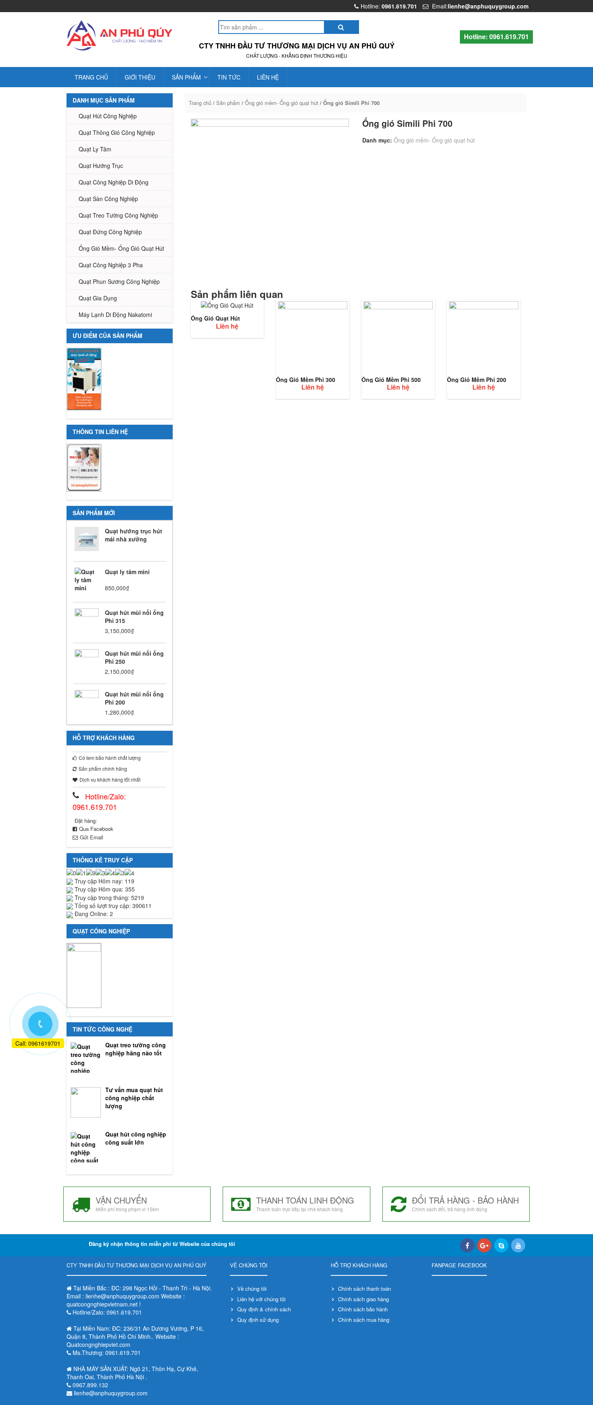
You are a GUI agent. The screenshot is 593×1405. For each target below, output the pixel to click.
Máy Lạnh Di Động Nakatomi (115, 314)
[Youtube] (518, 1245)
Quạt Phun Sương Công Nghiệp (119, 281)
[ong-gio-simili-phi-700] (270, 198)
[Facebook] (467, 1245)
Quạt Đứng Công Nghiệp (110, 232)
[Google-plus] (484, 1245)
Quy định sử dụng (258, 1319)
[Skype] (501, 1245)
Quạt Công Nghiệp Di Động (113, 182)
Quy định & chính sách (264, 1309)
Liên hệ (268, 77)
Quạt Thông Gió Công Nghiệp (117, 132)
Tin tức (228, 77)
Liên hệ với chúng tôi (261, 1299)
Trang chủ (91, 77)
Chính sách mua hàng (363, 1319)
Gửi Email (91, 837)
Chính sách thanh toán (364, 1288)
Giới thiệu (140, 77)
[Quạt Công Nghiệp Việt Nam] (120, 35)
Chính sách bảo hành (363, 1309)
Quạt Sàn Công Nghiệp (108, 199)
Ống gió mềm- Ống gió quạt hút (121, 248)
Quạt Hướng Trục (101, 165)
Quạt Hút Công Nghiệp (108, 116)
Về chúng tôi (252, 1288)
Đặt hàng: (86, 820)
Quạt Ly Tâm (95, 149)
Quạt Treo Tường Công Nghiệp (118, 215)
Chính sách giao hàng (363, 1299)
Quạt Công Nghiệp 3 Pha (111, 265)
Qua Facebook (96, 829)
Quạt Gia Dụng (98, 298)
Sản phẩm (186, 77)
